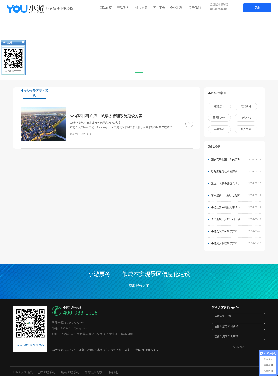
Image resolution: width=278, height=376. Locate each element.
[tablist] (139, 74)
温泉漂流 (219, 129)
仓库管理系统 (46, 372)
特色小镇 (246, 117)
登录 (257, 7)
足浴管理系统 (70, 372)
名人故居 (246, 129)
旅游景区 (219, 106)
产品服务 (123, 7)
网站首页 (106, 7)
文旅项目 (246, 106)
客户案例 (159, 7)
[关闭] (21, 43)
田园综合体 (219, 117)
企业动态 (176, 7)
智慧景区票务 (94, 372)
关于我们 (195, 7)
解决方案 (141, 7)
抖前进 (113, 372)
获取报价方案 (139, 286)
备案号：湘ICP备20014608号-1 (142, 349)
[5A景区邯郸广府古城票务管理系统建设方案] (183, 124)
